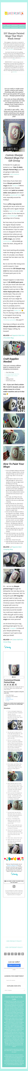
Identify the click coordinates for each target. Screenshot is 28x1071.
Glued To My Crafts (14, 13)
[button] (10, 685)
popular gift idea (15, 195)
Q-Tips (7, 700)
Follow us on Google (14, 965)
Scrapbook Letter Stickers (12, 375)
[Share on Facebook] (13, 685)
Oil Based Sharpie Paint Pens (12, 374)
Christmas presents (9, 320)
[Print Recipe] (16, 685)
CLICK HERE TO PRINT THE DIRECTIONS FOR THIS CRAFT (14, 882)
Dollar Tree (17, 310)
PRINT (14, 677)
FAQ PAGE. (15, 71)
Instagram (12, 628)
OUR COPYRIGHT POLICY (14, 947)
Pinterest (15, 185)
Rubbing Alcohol (9, 699)
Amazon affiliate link (12, 865)
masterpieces (7, 241)
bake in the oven (14, 211)
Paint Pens (8, 697)
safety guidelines (10, 49)
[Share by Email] (5, 685)
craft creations (14, 174)
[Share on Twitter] (8, 685)
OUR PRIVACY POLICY (14, 941)
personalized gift (12, 216)
